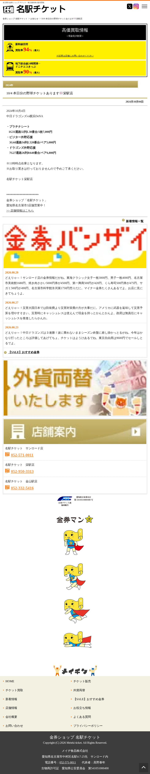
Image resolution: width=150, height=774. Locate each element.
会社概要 (11, 716)
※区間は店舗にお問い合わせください (75, 56)
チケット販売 (82, 681)
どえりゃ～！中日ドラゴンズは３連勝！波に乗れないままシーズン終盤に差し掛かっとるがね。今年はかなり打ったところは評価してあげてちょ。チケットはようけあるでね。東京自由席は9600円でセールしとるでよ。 (74, 338)
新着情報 (11, 699)
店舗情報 (11, 707)
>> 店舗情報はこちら (20, 210)
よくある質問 (82, 716)
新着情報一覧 (135, 221)
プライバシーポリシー (88, 725)
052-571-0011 (22, 455)
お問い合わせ (14, 725)
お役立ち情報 (82, 707)
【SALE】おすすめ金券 (24, 352)
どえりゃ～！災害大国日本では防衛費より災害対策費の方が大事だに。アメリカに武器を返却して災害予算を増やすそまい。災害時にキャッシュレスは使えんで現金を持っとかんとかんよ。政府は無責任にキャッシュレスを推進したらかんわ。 (74, 313)
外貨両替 (79, 690)
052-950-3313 (22, 471)
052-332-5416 (22, 488)
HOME (9, 681)
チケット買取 (14, 690)
